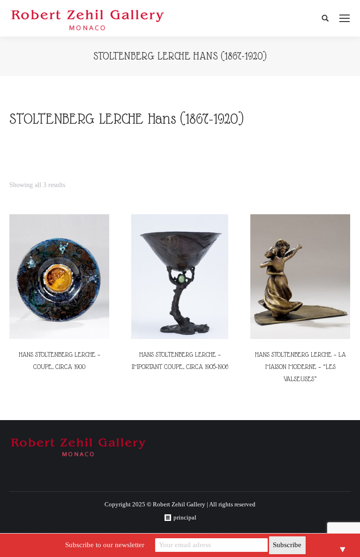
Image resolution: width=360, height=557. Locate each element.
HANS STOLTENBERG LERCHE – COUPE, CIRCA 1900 (59, 360)
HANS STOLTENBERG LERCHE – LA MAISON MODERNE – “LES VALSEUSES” (300, 367)
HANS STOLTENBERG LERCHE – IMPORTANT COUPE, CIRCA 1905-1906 (180, 360)
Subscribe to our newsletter (104, 545)
